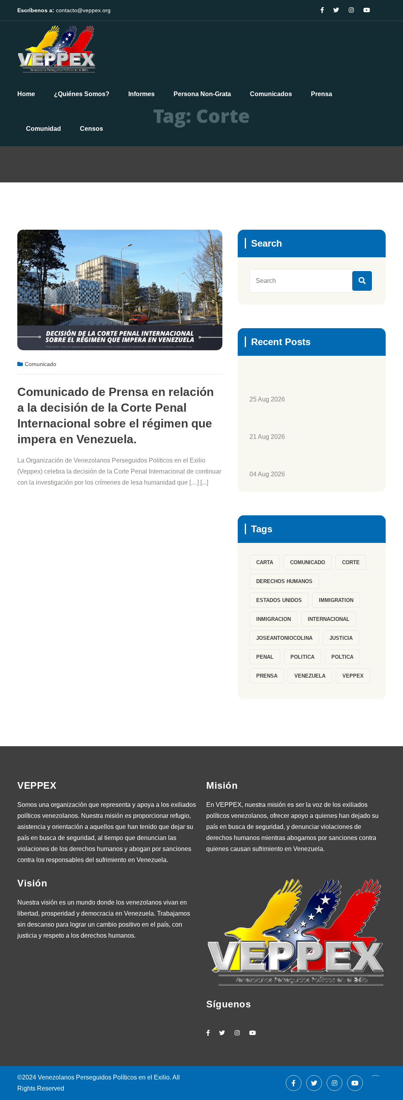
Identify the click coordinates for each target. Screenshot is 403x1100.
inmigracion (273, 619)
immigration (336, 600)
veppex (353, 676)
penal (265, 657)
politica (302, 657)
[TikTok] (268, 1033)
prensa (266, 676)
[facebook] (208, 1033)
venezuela (309, 676)
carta (264, 562)
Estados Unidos (279, 600)
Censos (91, 128)
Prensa (321, 94)
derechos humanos (284, 581)
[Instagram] (237, 1033)
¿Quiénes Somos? (81, 94)
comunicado (307, 562)
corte (351, 562)
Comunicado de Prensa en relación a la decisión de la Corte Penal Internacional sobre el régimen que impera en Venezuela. (115, 415)
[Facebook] (293, 1083)
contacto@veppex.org (83, 10)
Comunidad (43, 128)
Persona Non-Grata (202, 94)
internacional (328, 619)
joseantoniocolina (284, 638)
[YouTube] (252, 1033)
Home (26, 94)
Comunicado (40, 364)
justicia (341, 638)
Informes (141, 94)
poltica (342, 657)
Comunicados (271, 94)
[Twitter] (222, 1033)
